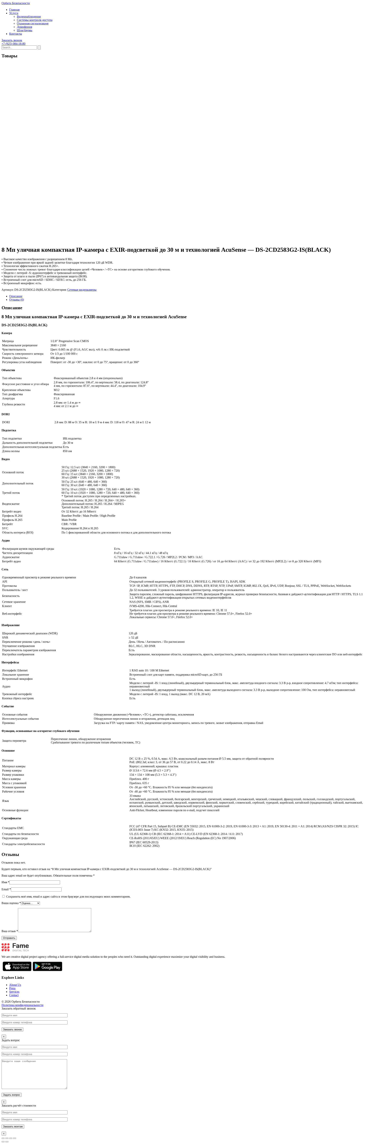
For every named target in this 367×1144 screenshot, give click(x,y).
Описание (15, 296)
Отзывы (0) (16, 299)
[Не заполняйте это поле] (183, 1022)
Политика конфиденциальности (22, 1005)
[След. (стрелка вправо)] (6, 1141)
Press (12, 988)
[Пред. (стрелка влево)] (3, 1141)
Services (14, 991)
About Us (15, 984)
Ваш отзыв (10, 931)
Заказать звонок (12, 40)
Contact (14, 995)
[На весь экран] (10, 1138)
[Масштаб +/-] (14, 1138)
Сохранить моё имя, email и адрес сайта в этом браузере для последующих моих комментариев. (68, 896)
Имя (5, 882)
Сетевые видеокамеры (82, 289)
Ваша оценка (11, 903)
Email (6, 889)
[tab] (187, 296)
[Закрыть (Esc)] (3, 1138)
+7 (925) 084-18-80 (13, 43)
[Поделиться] (6, 1138)
